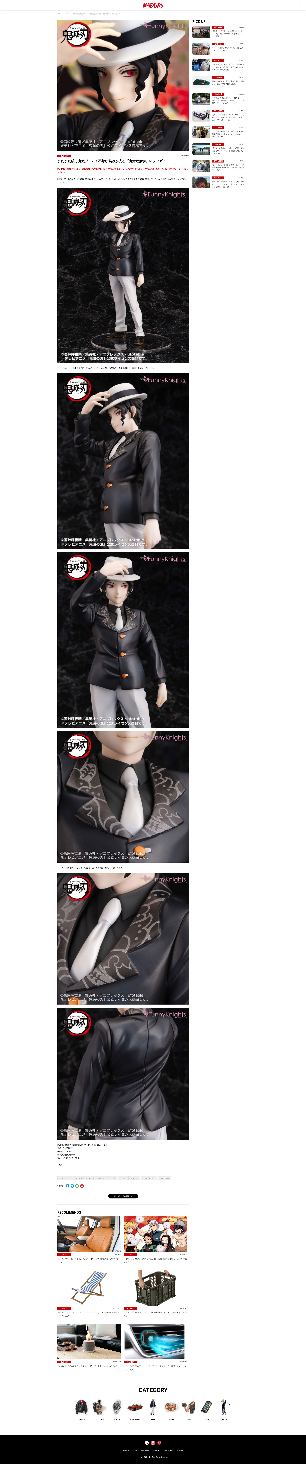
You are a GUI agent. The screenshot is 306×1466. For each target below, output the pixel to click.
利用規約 (125, 1450)
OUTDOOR (99, 1419)
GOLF (224, 1419)
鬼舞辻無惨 (164, 1178)
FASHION (81, 1419)
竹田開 (122, 1178)
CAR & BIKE (135, 1419)
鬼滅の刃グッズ (149, 1178)
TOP (58, 14)
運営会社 (156, 1450)
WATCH (117, 1419)
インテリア (64, 1178)
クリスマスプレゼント (82, 1178)
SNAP (153, 1419)
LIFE (189, 1419)
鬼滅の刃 (134, 1178)
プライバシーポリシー (141, 1450)
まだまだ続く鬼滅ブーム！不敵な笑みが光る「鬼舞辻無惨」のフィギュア (96, 14)
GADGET (66, 14)
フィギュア (100, 1178)
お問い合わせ (168, 1450)
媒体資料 (180, 1450)
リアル (112, 1178)
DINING (171, 1419)
